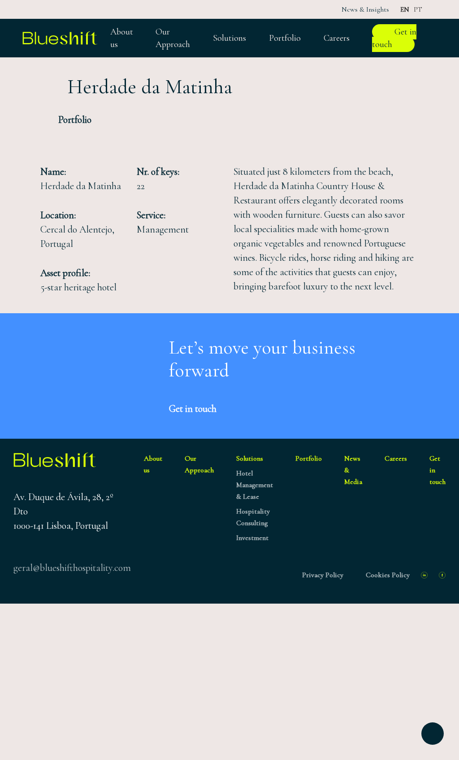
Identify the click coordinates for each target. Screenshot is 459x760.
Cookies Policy (388, 574)
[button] (65, 120)
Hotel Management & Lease (254, 485)
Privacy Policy (322, 574)
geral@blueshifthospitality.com (72, 568)
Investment (252, 537)
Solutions (249, 458)
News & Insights (365, 9)
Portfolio (308, 458)
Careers (396, 458)
